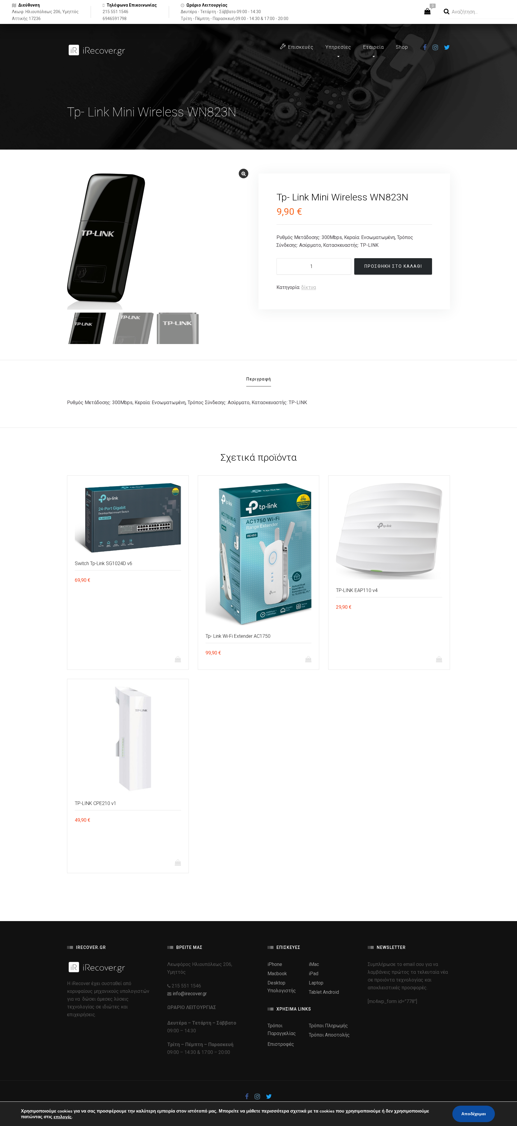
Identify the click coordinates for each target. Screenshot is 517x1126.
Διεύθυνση (29, 5)
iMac (314, 964)
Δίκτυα (308, 287)
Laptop (316, 983)
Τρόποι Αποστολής (329, 1035)
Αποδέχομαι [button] (473, 1114)
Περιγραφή (258, 379)
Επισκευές (301, 47)
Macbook (277, 973)
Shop (402, 47)
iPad (313, 973)
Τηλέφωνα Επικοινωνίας (132, 5)
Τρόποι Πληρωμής (328, 1025)
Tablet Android (324, 992)
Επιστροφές (280, 1044)
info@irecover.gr (190, 993)
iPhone (274, 964)
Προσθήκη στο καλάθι (393, 266)
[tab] (258, 381)
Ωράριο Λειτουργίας (206, 5)
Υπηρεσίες (338, 47)
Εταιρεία (373, 47)
